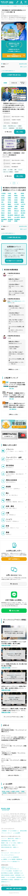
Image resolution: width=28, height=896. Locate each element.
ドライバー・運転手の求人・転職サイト (11, 838)
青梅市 (22, 206)
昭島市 (9, 208)
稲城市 (3, 217)
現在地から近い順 (22, 83)
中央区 (9, 193)
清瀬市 (3, 215)
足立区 (3, 204)
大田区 (16, 197)
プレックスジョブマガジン (7, 855)
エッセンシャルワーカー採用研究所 (10, 857)
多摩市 (22, 215)
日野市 (9, 210)
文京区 (3, 195)
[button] (10, 183)
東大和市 (23, 213)
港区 (15, 193)
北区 (2, 202)
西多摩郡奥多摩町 (17, 220)
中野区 (9, 200)
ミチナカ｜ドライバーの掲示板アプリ (10, 861)
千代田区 (3, 193)
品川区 (3, 197)
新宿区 (22, 193)
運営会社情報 (23, 830)
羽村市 (9, 217)
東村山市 (16, 210)
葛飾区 (9, 204)
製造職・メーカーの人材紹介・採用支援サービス (13, 877)
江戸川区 (16, 204)
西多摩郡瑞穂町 (4, 220)
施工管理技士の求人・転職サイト (9, 845)
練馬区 (22, 202)
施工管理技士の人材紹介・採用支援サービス (12, 873)
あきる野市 (17, 217)
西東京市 (23, 217)
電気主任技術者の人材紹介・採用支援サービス (12, 875)
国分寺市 (23, 210)
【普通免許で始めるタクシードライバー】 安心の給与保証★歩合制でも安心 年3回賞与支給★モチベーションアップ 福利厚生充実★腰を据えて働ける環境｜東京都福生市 (14, 107)
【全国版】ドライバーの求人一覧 (19, 6)
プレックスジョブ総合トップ (6, 6)
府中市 (3, 208)
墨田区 (16, 195)
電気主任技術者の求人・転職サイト (10, 847)
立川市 (3, 206)
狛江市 (16, 213)
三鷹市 (16, 206)
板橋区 (16, 202)
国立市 (3, 213)
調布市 (16, 208)
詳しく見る (20, 132)
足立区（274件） (6, 791)
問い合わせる (14, 584)
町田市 (22, 208)
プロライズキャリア (15, 852)
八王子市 (23, 204)
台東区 (9, 195)
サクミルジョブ (5, 852)
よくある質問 (16, 833)
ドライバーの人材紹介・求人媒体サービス (11, 870)
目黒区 (9, 197)
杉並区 (16, 200)
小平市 (3, 210)
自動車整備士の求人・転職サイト (9, 840)
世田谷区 (23, 197)
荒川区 (9, 202)
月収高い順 (14, 82)
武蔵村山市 (17, 215)
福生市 (9, 213)
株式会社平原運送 (6, 156)
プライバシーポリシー (6, 833)
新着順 (5, 82)
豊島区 (22, 200)
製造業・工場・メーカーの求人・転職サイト (12, 843)
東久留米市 (10, 215)
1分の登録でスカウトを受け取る (14, 260)
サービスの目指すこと (13, 830)
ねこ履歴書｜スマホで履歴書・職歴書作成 (11, 859)
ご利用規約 (4, 830)
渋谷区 (3, 200)
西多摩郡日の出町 (10, 220)
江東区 (22, 195)
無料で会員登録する (14, 559)
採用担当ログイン (5, 881)
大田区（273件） (16, 791)
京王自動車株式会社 (6, 113)
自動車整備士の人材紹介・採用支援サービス (12, 879)
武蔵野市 (10, 206)
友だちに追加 (15, 610)
